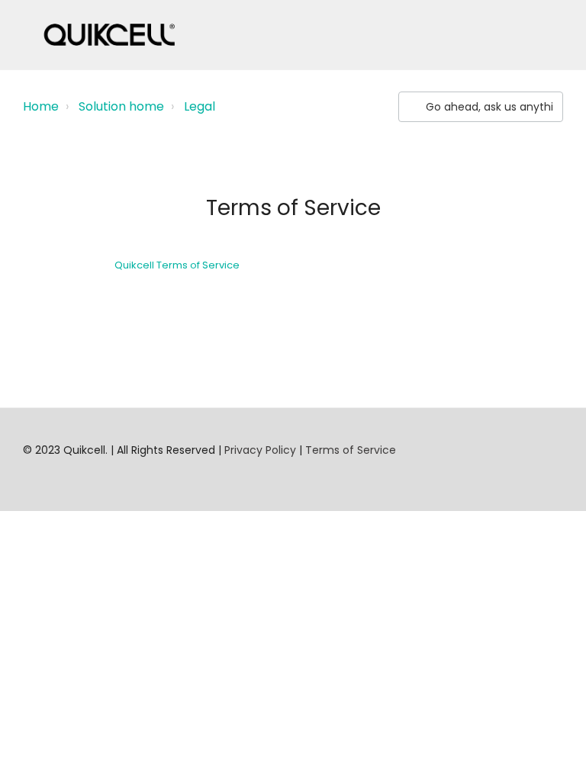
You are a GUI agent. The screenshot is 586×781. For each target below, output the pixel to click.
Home (41, 106)
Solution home (121, 106)
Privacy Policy (260, 450)
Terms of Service (350, 450)
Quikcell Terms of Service (177, 265)
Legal (199, 106)
